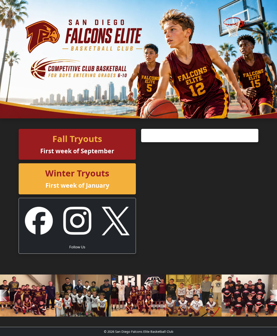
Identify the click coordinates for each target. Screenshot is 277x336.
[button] (3, 295)
